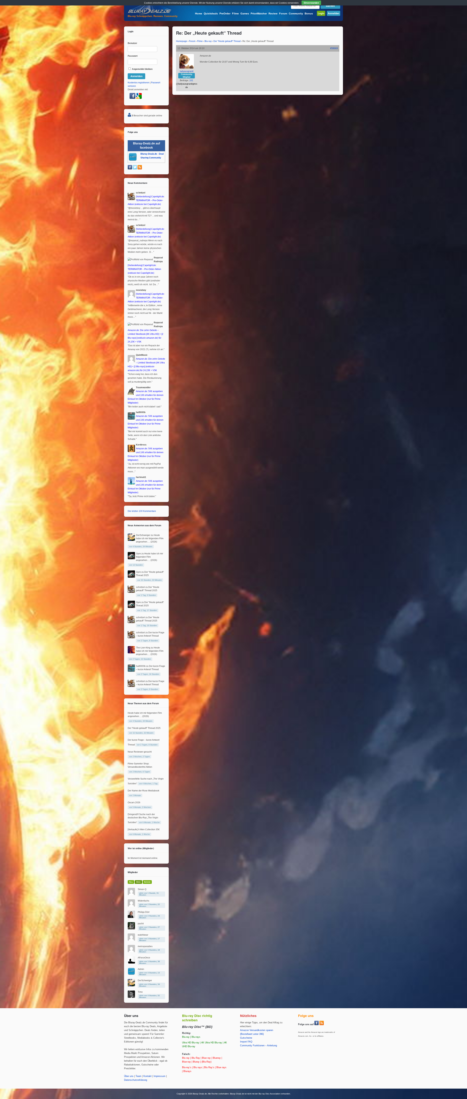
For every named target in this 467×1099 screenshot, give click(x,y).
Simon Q (142, 889)
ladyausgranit (186, 71)
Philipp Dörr (144, 912)
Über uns (129, 1076)
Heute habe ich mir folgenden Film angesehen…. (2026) (149, 538)
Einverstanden (311, 2)
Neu (131, 882)
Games (244, 13)
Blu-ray (208, 41)
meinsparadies (145, 946)
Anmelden (333, 13)
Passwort (133, 56)
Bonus (309, 13)
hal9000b (141, 666)
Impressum (159, 1076)
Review (273, 13)
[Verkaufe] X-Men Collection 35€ (144, 829)
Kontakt (147, 1076)
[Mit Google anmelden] (139, 98)
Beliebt (147, 882)
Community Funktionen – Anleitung (258, 1045)
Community (296, 13)
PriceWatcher (259, 13)
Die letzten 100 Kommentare (142, 511)
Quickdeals (211, 13)
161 (191, 80)
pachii (141, 923)
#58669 (334, 48)
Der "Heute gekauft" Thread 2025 (144, 728)
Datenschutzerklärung (135, 1080)
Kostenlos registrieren (138, 82)
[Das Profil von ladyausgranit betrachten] (186, 68)
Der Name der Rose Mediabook (143, 790)
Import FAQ (246, 1041)
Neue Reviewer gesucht (140, 752)
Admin (141, 969)
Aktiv (138, 882)
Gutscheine (246, 1038)
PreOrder (224, 13)
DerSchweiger (143, 535)
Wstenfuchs (143, 901)
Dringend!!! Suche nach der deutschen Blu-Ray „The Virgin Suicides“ (143, 818)
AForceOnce (144, 957)
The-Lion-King (143, 647)
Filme (235, 13)
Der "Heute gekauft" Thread (227, 41)
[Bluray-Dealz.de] (149, 14)
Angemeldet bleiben (142, 69)
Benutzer (132, 43)
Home (198, 13)
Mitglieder (133, 872)
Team (138, 1076)
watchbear (143, 935)
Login (321, 13)
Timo (140, 992)
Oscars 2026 (134, 802)
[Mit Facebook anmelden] (133, 98)
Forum (283, 13)
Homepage (181, 41)
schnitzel (140, 587)
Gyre (138, 553)
